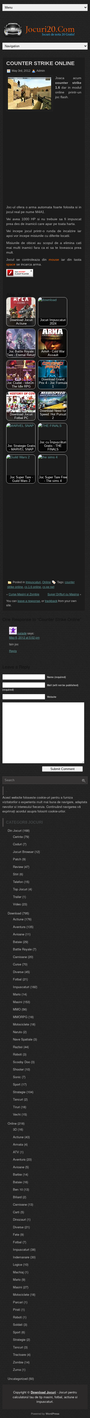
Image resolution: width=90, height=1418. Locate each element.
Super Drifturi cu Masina (63, 594)
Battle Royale (22, 949)
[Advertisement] (45, 158)
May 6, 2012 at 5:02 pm (24, 637)
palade (22, 633)
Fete (16, 1234)
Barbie (17, 1174)
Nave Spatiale (22, 1039)
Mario (17, 994)
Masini (17, 1002)
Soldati (18, 1324)
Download (14, 913)
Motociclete (21, 1024)
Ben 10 (18, 1189)
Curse (17, 964)
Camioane (20, 956)
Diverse (18, 971)
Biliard (17, 1197)
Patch (17, 859)
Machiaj (18, 1272)
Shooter (18, 1069)
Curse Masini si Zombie (24, 594)
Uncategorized (18, 1378)
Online (46, 582)
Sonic (17, 1077)
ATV (16, 1152)
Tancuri (18, 1099)
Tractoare (19, 1354)
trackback (51, 601)
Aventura (19, 926)
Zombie (18, 1362)
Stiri (15, 874)
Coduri (17, 844)
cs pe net (48, 587)
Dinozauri (19, 1219)
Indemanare (21, 1257)
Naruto (17, 1032)
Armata (18, 1144)
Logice (17, 1264)
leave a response (29, 601)
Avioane (18, 934)
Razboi (18, 1047)
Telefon (18, 881)
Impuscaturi (33, 582)
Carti (16, 1212)
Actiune (18, 919)
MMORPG (20, 1017)
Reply (13, 651)
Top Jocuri (20, 889)
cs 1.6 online (32, 587)
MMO (17, 1009)
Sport (16, 1084)
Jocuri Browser (23, 851)
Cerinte (18, 836)
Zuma (17, 1369)
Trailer (17, 896)
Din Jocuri (15, 830)
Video (17, 904)
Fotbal (17, 979)
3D (15, 1129)
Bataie (17, 941)
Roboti (17, 1054)
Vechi (17, 1114)
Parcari (18, 1302)
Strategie (19, 1092)
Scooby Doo (21, 1062)
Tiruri (16, 1107)
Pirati (16, 1309)
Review (18, 866)
